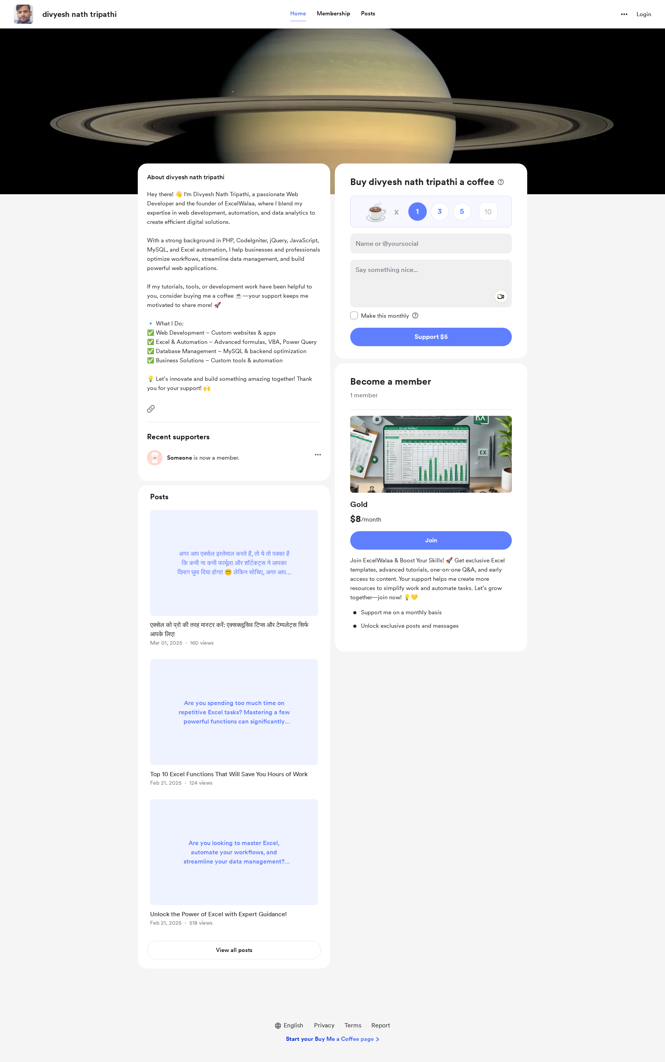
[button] (298, 14)
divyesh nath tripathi (79, 14)
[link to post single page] (234, 579)
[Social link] (151, 409)
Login (644, 14)
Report (380, 1025)
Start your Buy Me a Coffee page (330, 1038)
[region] (431, 260)
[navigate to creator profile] (23, 14)
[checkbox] (379, 315)
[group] (431, 523)
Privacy (324, 1025)
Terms (352, 1025)
